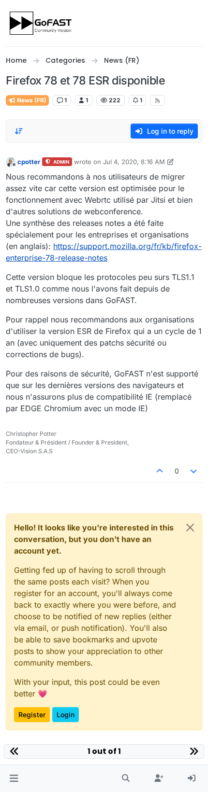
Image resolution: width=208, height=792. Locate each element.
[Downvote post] (194, 470)
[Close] (190, 527)
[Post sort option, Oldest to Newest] (19, 131)
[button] (14, 778)
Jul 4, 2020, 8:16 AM (134, 162)
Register (31, 714)
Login (65, 714)
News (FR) (30, 100)
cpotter (28, 162)
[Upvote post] (159, 470)
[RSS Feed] (157, 100)
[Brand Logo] (41, 23)
